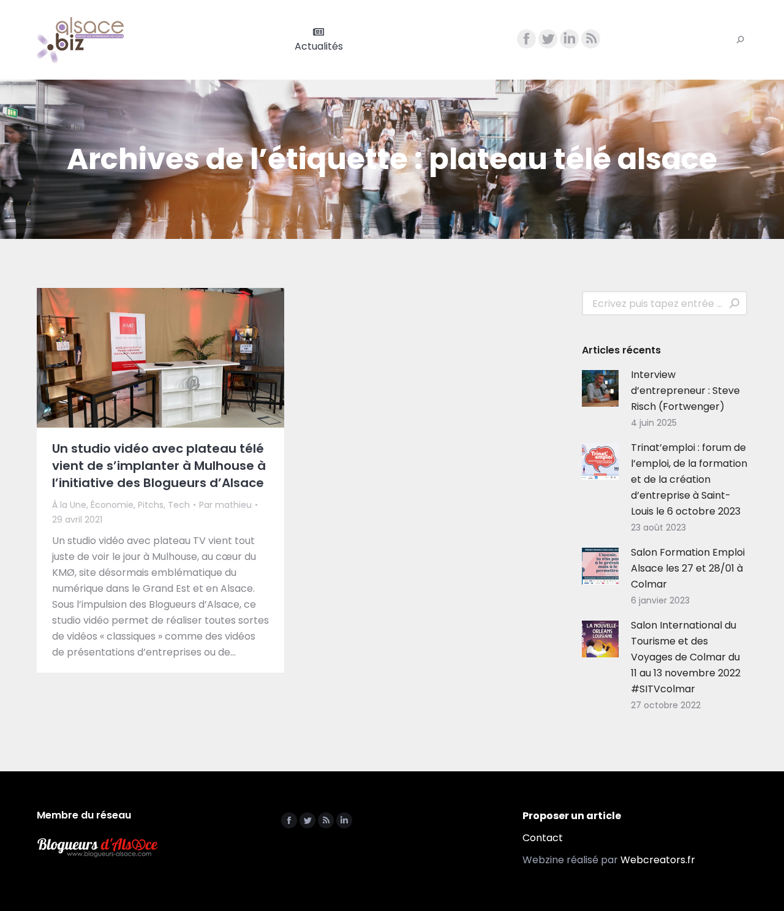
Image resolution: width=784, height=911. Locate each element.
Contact (542, 838)
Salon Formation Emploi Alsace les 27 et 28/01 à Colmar (688, 568)
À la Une (69, 505)
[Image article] (600, 388)
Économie (112, 505)
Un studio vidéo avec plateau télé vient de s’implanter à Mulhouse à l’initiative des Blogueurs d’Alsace (159, 465)
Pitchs (151, 505)
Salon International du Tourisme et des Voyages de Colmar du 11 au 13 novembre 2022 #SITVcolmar (686, 657)
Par (225, 505)
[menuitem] (319, 40)
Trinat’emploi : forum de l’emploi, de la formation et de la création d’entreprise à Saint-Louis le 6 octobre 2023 (689, 479)
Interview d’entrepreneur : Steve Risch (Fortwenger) (685, 391)
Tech (179, 505)
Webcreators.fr (657, 860)
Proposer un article (571, 816)
